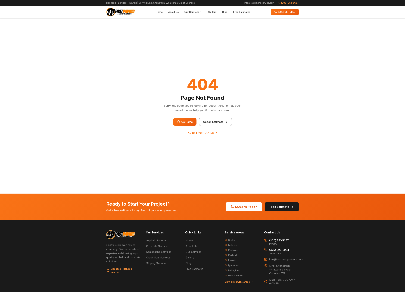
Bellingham (234, 270)
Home (159, 11)
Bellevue (232, 245)
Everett (232, 260)
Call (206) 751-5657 (204, 133)
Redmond (233, 250)
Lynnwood (233, 265)
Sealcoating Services (158, 251)
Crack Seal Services (158, 257)
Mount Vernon (235, 275)
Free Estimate (279, 206)
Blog (224, 11)
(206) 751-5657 (290, 2)
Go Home (187, 121)
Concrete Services (157, 246)
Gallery (212, 11)
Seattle (232, 240)
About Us (173, 11)
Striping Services (156, 263)
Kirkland (232, 255)
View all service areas (237, 281)
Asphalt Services (156, 240)
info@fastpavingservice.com (259, 2)
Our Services (191, 11)
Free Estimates (241, 11)
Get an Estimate (213, 121)
